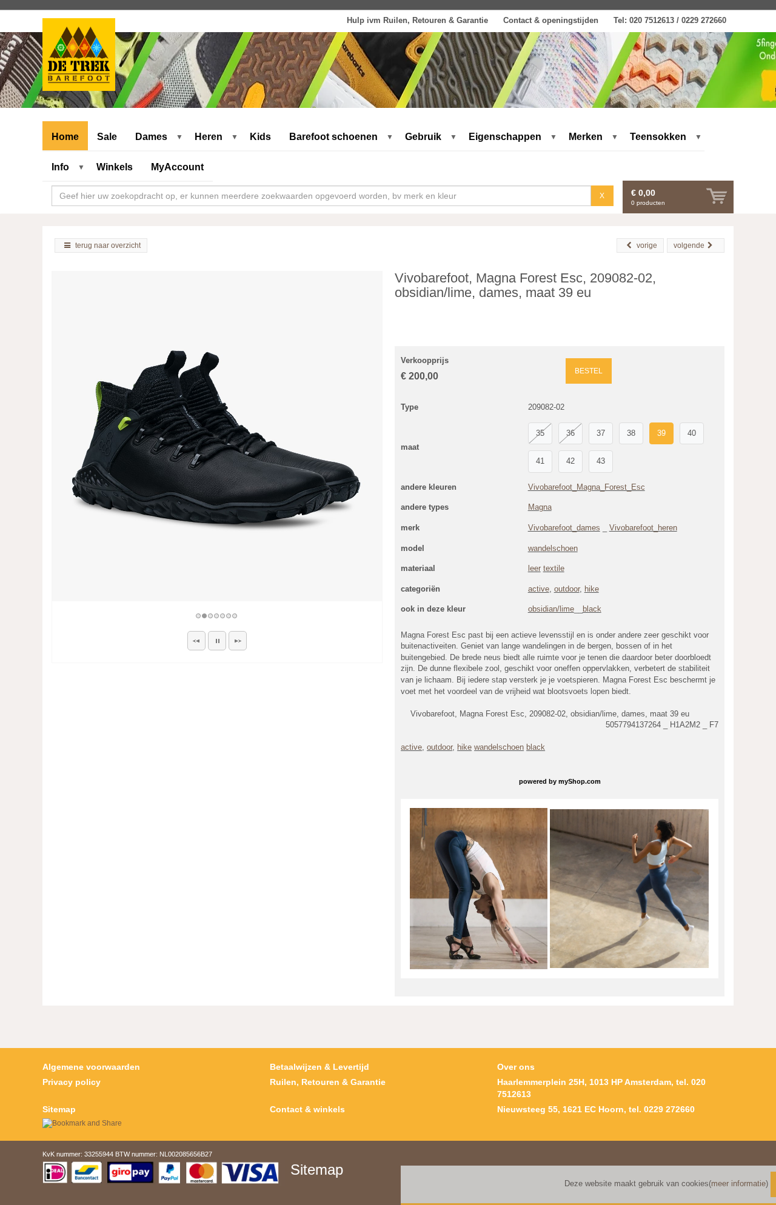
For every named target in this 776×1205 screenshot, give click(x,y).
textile (553, 568)
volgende (689, 245)
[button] (196, 640)
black (592, 608)
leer (534, 568)
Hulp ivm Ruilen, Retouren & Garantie (417, 20)
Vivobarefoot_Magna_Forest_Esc (586, 487)
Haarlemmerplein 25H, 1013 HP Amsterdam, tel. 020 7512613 (601, 1088)
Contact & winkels (307, 1109)
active (538, 588)
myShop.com (579, 781)
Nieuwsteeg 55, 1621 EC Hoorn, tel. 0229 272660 (596, 1109)
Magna (540, 507)
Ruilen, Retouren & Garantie (328, 1082)
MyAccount (177, 167)
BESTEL (589, 371)
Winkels (114, 167)
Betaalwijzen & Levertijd (319, 1067)
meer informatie (738, 1183)
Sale (107, 137)
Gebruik (423, 137)
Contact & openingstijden (550, 20)
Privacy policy (71, 1082)
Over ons (516, 1067)
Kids (260, 137)
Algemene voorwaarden (91, 1067)
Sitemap (59, 1109)
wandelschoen (553, 548)
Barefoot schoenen (333, 137)
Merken (586, 137)
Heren (208, 137)
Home (65, 137)
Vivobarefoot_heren (643, 527)
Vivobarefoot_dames (564, 527)
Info (60, 167)
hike (591, 588)
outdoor (567, 588)
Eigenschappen (505, 137)
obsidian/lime (551, 608)
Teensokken (658, 137)
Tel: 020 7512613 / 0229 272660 (670, 20)
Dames (151, 137)
